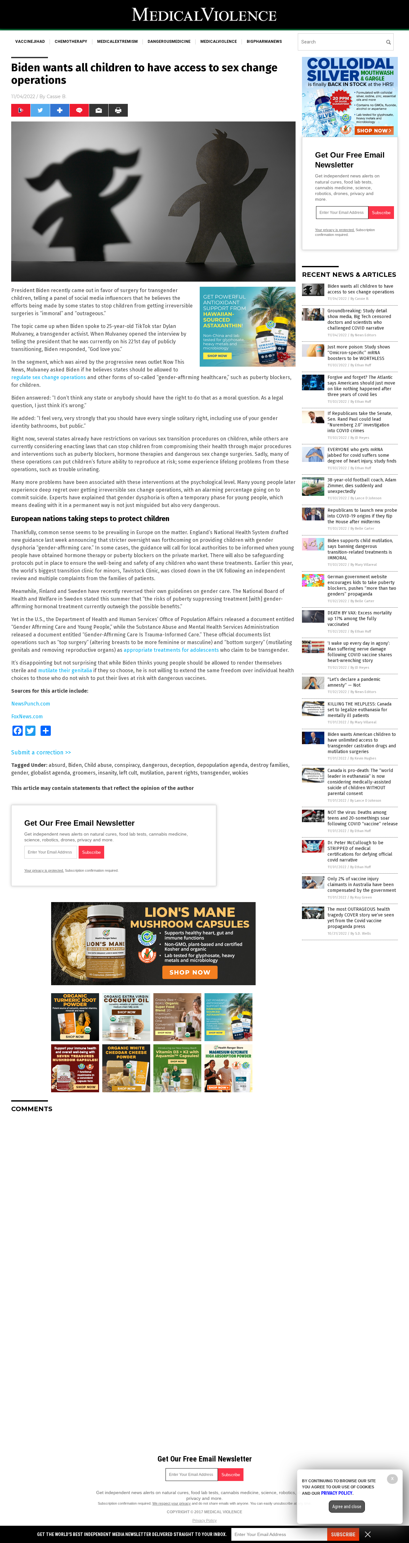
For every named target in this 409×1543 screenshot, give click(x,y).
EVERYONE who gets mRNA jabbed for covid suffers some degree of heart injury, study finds (362, 455)
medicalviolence (218, 41)
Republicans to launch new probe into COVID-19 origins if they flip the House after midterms (362, 516)
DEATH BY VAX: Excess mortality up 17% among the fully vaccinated (360, 618)
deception (182, 765)
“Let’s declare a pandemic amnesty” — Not (354, 682)
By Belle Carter (362, 528)
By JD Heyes (360, 438)
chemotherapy (71, 41)
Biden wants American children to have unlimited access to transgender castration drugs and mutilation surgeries (362, 743)
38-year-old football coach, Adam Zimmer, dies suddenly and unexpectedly (362, 485)
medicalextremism (117, 41)
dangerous (155, 765)
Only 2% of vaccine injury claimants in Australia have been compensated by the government (362, 884)
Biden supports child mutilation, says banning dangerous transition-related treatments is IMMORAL (360, 549)
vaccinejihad (30, 41)
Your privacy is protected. (44, 870)
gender (19, 773)
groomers (84, 773)
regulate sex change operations (48, 377)
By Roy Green (361, 897)
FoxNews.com (27, 716)
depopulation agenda (222, 765)
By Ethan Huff (361, 365)
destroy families (269, 765)
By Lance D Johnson (366, 498)
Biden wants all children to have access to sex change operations (361, 289)
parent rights (182, 773)
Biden (75, 765)
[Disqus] (153, 1198)
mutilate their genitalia (65, 670)
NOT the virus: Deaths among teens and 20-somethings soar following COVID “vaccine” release (363, 818)
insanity (107, 773)
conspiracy (127, 765)
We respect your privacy (171, 1503)
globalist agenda (50, 773)
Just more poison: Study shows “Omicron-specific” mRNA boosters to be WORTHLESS (359, 352)
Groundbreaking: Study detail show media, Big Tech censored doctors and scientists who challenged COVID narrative (359, 319)
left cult (128, 773)
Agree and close (346, 1506)
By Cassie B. (360, 299)
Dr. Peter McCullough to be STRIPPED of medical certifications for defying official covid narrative (360, 851)
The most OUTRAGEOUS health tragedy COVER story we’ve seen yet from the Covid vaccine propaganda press (361, 918)
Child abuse (98, 765)
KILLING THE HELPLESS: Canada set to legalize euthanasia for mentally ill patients (359, 709)
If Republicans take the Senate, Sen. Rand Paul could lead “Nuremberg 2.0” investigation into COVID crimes (360, 422)
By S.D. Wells (361, 933)
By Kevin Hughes (363, 758)
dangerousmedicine (169, 41)
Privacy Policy (204, 1520)
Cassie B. (56, 96)
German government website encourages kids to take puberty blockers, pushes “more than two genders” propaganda (362, 585)
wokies (240, 773)
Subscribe (343, 1534)
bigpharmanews (264, 41)
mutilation (152, 773)
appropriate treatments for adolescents (171, 650)
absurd (57, 765)
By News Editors (363, 335)
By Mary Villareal (364, 565)
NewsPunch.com (30, 704)
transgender (215, 773)
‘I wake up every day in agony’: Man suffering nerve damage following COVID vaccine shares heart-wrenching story (360, 652)
